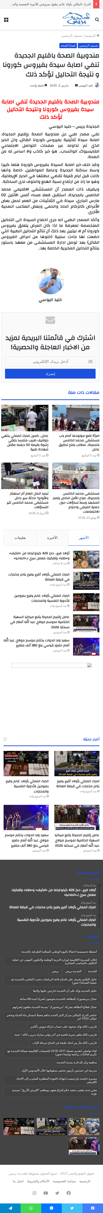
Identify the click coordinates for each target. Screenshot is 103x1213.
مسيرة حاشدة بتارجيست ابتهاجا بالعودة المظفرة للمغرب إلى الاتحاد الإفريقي (56, 1080)
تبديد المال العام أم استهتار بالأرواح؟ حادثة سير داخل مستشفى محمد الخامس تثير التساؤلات (27, 500)
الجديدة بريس (73, 971)
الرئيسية (91, 35)
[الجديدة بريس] (76, 19)
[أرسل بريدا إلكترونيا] (76, 85)
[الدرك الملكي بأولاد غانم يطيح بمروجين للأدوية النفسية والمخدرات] (86, 602)
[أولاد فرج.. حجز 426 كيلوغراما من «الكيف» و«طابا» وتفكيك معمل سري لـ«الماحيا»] (86, 560)
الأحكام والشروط (38, 1181)
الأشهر (84, 537)
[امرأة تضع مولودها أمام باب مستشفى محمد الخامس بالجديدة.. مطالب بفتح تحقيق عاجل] (75, 418)
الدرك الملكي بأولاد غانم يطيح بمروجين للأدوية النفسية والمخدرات (47, 4)
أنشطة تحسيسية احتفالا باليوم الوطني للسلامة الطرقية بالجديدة (59, 951)
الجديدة (92, 971)
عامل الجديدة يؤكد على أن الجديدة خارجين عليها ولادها (65, 990)
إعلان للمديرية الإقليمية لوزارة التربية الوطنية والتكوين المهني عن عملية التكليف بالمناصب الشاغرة (54, 961)
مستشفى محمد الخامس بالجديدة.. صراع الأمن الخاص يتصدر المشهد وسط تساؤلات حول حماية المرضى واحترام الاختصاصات (76, 502)
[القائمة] (6, 21)
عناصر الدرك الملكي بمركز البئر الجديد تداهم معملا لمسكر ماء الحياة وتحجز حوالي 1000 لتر (52, 1016)
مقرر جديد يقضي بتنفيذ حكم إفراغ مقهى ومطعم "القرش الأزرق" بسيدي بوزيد (54, 1091)
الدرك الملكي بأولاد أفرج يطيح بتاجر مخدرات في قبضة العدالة (38, 577)
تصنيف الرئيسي (71, 35)
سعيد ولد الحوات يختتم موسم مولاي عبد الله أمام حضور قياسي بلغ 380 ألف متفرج (36, 643)
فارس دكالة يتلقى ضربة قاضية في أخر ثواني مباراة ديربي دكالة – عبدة (55, 1034)
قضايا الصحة (68, 45)
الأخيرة (52, 537)
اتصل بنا (18, 1181)
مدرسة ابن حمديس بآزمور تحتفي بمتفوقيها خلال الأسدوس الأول (59, 1070)
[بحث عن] (97, 21)
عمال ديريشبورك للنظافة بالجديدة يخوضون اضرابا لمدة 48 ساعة (58, 999)
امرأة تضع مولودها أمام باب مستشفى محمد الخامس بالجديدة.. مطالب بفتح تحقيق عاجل (79, 443)
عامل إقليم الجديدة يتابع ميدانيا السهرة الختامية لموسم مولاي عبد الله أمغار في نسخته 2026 (39, 622)
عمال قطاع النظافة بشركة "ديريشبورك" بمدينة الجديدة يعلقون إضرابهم (54, 1007)
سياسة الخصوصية (64, 1181)
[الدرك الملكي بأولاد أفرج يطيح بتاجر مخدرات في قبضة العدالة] (86, 581)
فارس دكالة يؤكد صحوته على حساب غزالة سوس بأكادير (63, 1026)
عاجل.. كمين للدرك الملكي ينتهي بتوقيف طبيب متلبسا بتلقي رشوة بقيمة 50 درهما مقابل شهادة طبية (24, 443)
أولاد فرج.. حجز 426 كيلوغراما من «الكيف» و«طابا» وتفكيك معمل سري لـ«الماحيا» (39, 556)
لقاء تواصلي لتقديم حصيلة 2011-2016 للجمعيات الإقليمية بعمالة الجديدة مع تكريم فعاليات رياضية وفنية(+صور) (52, 1052)
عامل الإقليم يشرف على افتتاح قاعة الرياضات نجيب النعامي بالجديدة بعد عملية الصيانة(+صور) (54, 980)
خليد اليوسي (86, 85)
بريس (55, 971)
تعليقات (20, 537)
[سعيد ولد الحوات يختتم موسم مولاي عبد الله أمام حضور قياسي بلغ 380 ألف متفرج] (86, 647)
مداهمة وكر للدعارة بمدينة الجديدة (77, 1062)
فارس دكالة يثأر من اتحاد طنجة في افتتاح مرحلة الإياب (64, 1042)
